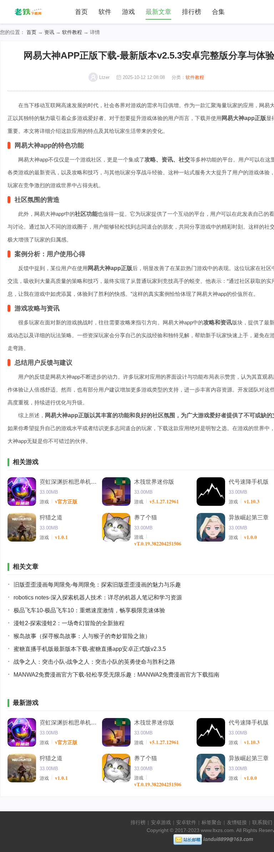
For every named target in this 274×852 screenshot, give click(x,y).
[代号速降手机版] (211, 491)
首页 (81, 11)
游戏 (128, 11)
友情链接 (237, 822)
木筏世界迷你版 (154, 482)
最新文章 (158, 11)
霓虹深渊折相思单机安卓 (68, 482)
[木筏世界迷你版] (116, 491)
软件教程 (72, 32)
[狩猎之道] (21, 527)
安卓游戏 (161, 822)
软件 (104, 11)
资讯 (49, 32)
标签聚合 (212, 822)
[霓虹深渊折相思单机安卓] (21, 491)
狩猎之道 (51, 517)
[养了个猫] (116, 527)
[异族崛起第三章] (211, 527)
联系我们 (262, 822)
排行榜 (191, 11)
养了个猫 (145, 517)
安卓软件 (186, 822)
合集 (218, 11)
